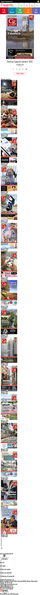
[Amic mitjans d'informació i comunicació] (20, 591)
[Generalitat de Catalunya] (20, 557)
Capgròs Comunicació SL (7, 1)
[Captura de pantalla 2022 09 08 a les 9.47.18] (20, 435)
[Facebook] (13, 69)
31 (1, 548)
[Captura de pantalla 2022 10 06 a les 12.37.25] (20, 321)
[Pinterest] (23, 69)
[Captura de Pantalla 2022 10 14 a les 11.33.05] (20, 293)
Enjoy (28, 12)
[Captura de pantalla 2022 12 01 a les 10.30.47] (20, 93)
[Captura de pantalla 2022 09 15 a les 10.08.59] (20, 407)
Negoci (36, 12)
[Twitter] (16, 69)
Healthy (20, 12)
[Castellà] (32, 5)
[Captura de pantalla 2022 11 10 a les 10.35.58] (20, 178)
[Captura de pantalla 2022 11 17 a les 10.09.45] (20, 150)
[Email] (26, 69)
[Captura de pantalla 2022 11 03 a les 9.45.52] (20, 207)
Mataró (4, 12)
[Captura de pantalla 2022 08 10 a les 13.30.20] (20, 521)
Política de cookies (5, 569)
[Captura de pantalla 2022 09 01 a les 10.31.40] (20, 464)
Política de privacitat (6, 573)
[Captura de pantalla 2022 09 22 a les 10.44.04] (20, 378)
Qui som (2, 562)
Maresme (12, 12)
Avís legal (2, 566)
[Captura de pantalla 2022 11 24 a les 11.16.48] (20, 121)
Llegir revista (20, 73)
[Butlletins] (37, 5)
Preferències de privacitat (7, 576)
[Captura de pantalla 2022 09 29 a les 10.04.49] (20, 350)
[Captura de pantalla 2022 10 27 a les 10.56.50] (20, 235)
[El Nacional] (38, 1)
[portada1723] (20, 493)
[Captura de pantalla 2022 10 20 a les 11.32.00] (20, 264)
